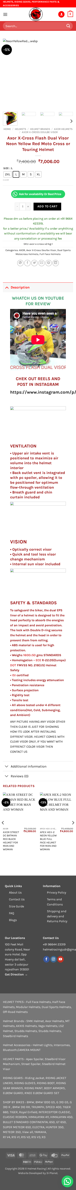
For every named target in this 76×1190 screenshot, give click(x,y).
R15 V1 (15, 1137)
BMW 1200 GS (45, 1102)
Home (7, 129)
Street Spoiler (31, 1064)
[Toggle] (7, 287)
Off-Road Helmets (15, 1012)
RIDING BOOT (46, 1083)
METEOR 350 (12, 1132)
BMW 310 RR (21, 1107)
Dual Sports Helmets (56, 1007)
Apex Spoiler (34, 1059)
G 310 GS (62, 1102)
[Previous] (9, 74)
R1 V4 (6, 1137)
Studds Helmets (25, 1031)
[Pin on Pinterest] (48, 263)
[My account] (61, 14)
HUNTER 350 (55, 1127)
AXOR (22, 250)
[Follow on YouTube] (60, 959)
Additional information (29, 766)
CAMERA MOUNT (29, 1050)
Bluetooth (10, 1050)
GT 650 (61, 1122)
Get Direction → (16, 974)
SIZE (6, 168)
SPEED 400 (53, 1107)
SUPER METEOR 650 (17, 1127)
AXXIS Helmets (26, 1026)
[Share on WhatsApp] (20, 263)
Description (20, 287)
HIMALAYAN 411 (38, 1117)
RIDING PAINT (33, 1088)
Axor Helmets (63, 129)
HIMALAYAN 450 (61, 1117)
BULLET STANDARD (16, 1122)
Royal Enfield (28, 1112)
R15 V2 (25, 1137)
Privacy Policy (56, 892)
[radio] (7, 174)
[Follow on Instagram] (53, 959)
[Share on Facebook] (27, 263)
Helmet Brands (40, 129)
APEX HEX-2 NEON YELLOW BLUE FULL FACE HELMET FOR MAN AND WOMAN (48, 841)
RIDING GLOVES (24, 1083)
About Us (15, 892)
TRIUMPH (37, 1107)
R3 (43, 1137)
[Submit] (68, 26)
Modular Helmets (28, 1007)
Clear (6, 180)
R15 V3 (35, 1137)
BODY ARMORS (54, 1088)
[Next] (66, 74)
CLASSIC (64, 1112)
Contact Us (17, 899)
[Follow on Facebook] (46, 959)
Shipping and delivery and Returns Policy (57, 916)
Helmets (20, 129)
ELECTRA (38, 1127)
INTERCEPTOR (48, 1112)
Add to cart (47, 206)
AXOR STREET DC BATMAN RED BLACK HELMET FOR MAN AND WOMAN (11, 841)
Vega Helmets (47, 1026)
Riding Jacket (34, 1078)
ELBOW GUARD (13, 1093)
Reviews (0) (19, 776)
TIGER (14, 1112)
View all (27, 1132)
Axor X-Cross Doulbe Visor (40, 132)
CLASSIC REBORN (15, 1117)
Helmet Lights (42, 1045)
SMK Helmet (35, 1021)
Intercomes (62, 1045)
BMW (30, 1102)
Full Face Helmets (50, 254)
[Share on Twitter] (34, 263)
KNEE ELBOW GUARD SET (42, 1093)
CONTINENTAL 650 (42, 1122)
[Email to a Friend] (41, 263)
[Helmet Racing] (35, 14)
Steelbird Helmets (15, 1036)
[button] (5, 14)
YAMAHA (40, 1132)
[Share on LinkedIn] (55, 263)
